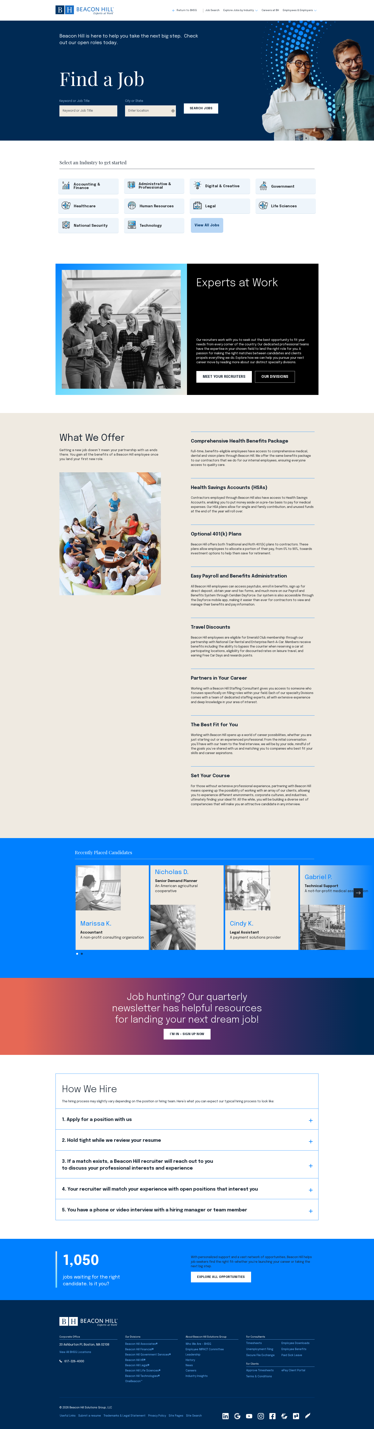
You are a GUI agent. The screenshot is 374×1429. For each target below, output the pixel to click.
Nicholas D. (172, 872)
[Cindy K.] (261, 887)
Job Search (212, 10)
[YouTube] (249, 1416)
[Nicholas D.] (187, 927)
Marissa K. (95, 924)
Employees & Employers (298, 10)
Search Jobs (201, 108)
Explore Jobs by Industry (238, 10)
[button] (187, 11)
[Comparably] (284, 1416)
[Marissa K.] (112, 887)
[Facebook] (272, 1416)
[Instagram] (261, 1416)
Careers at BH (270, 10)
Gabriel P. (318, 877)
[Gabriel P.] (336, 927)
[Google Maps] (237, 1416)
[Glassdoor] (296, 1416)
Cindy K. (241, 924)
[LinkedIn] (225, 1416)
